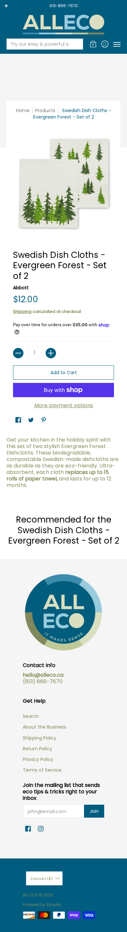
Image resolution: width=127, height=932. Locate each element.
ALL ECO (30, 895)
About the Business (44, 727)
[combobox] (39, 44)
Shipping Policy (39, 738)
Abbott (21, 287)
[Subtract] (18, 353)
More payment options (63, 405)
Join (94, 811)
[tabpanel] (63, 464)
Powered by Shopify (42, 904)
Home (23, 110)
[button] (93, 44)
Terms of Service (42, 770)
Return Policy (37, 748)
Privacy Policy (38, 759)
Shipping (22, 311)
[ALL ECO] (63, 24)
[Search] (77, 44)
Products (45, 110)
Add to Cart (63, 372)
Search (31, 716)
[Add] (51, 353)
